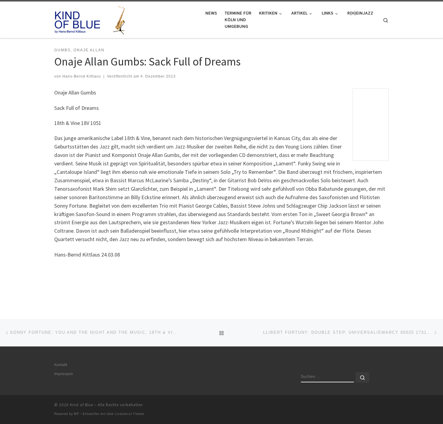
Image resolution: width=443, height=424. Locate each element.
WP (76, 414)
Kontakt (60, 364)
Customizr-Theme (129, 414)
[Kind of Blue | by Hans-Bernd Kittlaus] (92, 18)
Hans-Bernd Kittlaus (81, 76)
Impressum (63, 373)
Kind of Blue (81, 404)
